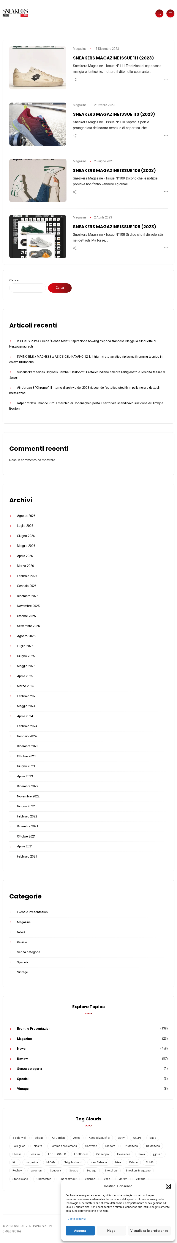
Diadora (110, 1146)
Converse (91, 1146)
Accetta (80, 1231)
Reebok (17, 1170)
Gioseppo (102, 1154)
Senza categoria (28, 952)
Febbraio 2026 (27, 576)
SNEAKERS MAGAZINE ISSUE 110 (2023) (114, 114)
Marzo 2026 (25, 566)
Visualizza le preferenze (149, 1231)
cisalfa (38, 1146)
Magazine (80, 48)
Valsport (90, 1179)
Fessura (35, 1154)
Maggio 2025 (26, 666)
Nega (111, 1231)
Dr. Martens (131, 1146)
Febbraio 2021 (27, 856)
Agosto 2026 (26, 516)
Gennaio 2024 (26, 736)
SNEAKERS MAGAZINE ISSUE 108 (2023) (114, 227)
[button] (168, 1186)
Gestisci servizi (77, 1218)
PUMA (150, 1162)
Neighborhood (73, 1162)
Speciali (22, 962)
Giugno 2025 (26, 656)
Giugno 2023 (26, 766)
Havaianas (123, 1154)
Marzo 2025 (25, 686)
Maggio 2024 (26, 706)
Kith (15, 1162)
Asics (76, 1137)
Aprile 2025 (25, 676)
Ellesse (17, 1154)
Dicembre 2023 (27, 746)
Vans (107, 1179)
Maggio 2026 (26, 546)
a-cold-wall (19, 1137)
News (21, 932)
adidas (39, 1137)
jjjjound (157, 1154)
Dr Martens (153, 1146)
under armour (68, 1179)
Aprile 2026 (25, 556)
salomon (36, 1170)
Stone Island (20, 1179)
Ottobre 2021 (26, 836)
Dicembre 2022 (27, 786)
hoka (142, 1154)
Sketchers (111, 1170)
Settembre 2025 (28, 626)
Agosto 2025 (26, 636)
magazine (32, 1162)
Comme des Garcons (64, 1146)
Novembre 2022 (28, 796)
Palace (133, 1162)
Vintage (22, 972)
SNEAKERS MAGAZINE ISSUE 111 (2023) (113, 58)
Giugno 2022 (26, 806)
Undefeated (43, 1179)
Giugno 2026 (26, 536)
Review (22, 942)
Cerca (14, 280)
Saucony (55, 1170)
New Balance (99, 1162)
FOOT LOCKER (57, 1154)
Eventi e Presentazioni (32, 912)
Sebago (91, 1170)
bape (153, 1137)
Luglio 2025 (25, 646)
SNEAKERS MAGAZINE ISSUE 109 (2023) (114, 170)
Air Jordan (58, 1137)
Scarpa (73, 1170)
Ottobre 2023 (26, 756)
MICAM (50, 1162)
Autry (121, 1137)
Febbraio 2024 (27, 726)
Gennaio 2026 (26, 586)
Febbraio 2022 (27, 816)
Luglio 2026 (25, 526)
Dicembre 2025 (27, 596)
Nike (118, 1162)
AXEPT (137, 1137)
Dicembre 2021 (27, 826)
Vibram (123, 1179)
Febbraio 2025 (27, 696)
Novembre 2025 (28, 606)
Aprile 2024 (25, 716)
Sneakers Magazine (138, 1170)
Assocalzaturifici (99, 1137)
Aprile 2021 (25, 846)
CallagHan (19, 1146)
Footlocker (81, 1154)
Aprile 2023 (25, 776)
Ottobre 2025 (26, 616)
